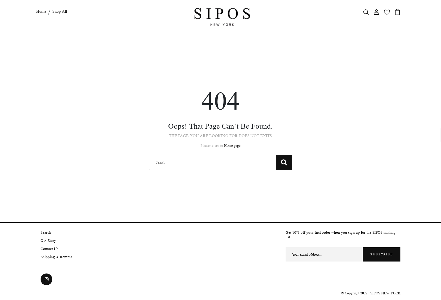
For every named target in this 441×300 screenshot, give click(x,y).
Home (41, 11)
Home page (232, 146)
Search (46, 232)
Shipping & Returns (56, 257)
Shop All (59, 11)
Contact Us (49, 249)
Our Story (48, 241)
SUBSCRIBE (381, 254)
